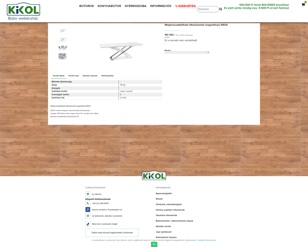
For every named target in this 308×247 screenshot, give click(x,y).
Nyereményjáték (164, 193)
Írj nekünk (96, 194)
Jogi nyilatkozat (163, 232)
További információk (206, 240)
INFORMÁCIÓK (160, 6)
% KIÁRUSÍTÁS (185, 6)
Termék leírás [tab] (73, 76)
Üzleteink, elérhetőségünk (169, 204)
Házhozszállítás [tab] (107, 76)
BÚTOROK (86, 6)
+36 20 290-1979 (98, 201)
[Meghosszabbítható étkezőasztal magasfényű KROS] (62, 30)
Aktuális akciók (163, 226)
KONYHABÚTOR (109, 6)
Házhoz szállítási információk (170, 210)
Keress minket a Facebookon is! (106, 210)
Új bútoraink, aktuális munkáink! (106, 216)
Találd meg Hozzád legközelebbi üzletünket (112, 233)
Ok (154, 244)
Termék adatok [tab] (58, 76)
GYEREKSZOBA (135, 6)
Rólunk (159, 199)
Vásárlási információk (166, 215)
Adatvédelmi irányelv (166, 237)
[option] (63, 30)
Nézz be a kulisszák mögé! (104, 224)
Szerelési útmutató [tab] (90, 76)
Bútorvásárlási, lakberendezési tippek (174, 221)
